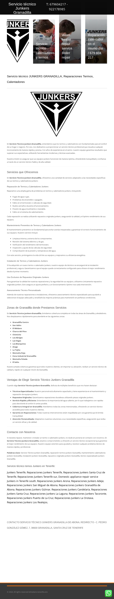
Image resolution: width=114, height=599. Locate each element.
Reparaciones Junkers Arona (53, 481)
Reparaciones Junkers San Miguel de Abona (32, 485)
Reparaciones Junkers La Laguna (49, 493)
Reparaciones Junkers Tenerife (44, 472)
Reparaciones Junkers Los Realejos (27, 502)
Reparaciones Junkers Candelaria (71, 489)
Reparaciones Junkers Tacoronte (87, 493)
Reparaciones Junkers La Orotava (74, 498)
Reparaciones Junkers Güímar (33, 489)
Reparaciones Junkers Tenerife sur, (38, 476)
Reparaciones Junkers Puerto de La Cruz (30, 498)
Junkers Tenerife (16, 472)
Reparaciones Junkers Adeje (87, 481)
